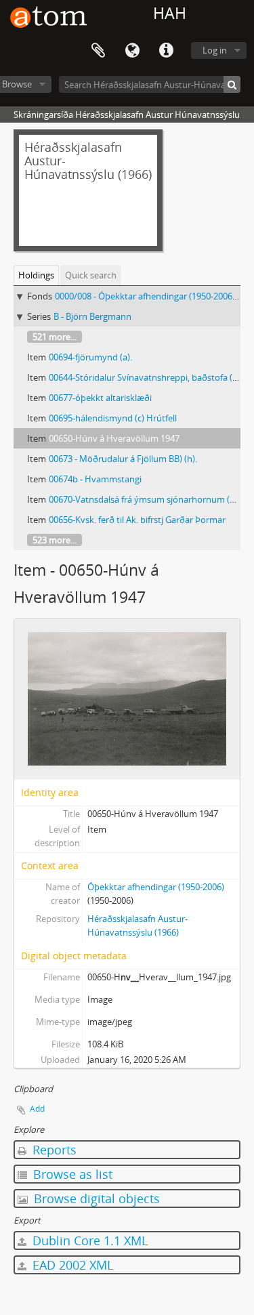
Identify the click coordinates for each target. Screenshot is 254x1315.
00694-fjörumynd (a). (90, 357)
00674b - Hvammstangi (95, 479)
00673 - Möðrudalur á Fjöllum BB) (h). (123, 459)
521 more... (55, 337)
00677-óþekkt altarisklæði (100, 398)
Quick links (166, 51)
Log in (215, 50)
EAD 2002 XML (71, 1265)
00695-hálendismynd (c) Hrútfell (113, 418)
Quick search (91, 275)
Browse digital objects (95, 1198)
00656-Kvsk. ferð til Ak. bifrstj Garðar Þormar (137, 520)
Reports (53, 1150)
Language (132, 51)
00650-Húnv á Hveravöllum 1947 (114, 438)
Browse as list (71, 1174)
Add (37, 1108)
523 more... (55, 540)
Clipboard (98, 51)
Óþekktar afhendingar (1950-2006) (155, 887)
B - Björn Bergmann (92, 316)
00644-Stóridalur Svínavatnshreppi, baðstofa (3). (145, 377)
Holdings (36, 275)
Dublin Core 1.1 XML (88, 1240)
